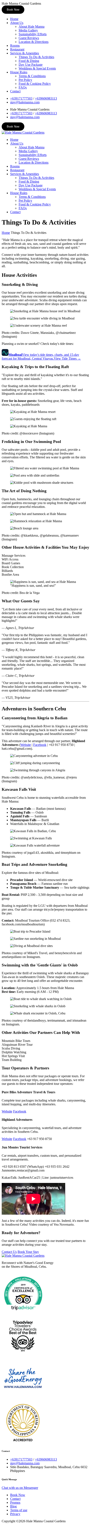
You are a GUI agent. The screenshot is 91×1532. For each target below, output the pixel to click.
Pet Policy (25, 80)
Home (14, 19)
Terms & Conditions (32, 76)
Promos (15, 1502)
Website (25, 745)
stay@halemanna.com (25, 102)
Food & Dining (29, 61)
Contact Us (9, 1252)
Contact (15, 91)
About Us (16, 23)
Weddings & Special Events (37, 68)
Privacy (15, 1514)
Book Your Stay (28, 1252)
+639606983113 (46, 98)
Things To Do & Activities (36, 57)
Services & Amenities (24, 53)
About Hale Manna (31, 26)
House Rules (18, 72)
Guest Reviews (29, 38)
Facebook (39, 745)
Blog (13, 1506)
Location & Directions (33, 42)
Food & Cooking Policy (35, 83)
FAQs (23, 87)
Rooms (15, 45)
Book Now (13, 9)
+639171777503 (21, 98)
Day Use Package (31, 64)
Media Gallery (28, 30)
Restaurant (17, 49)
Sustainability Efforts (33, 34)
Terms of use (18, 1510)
